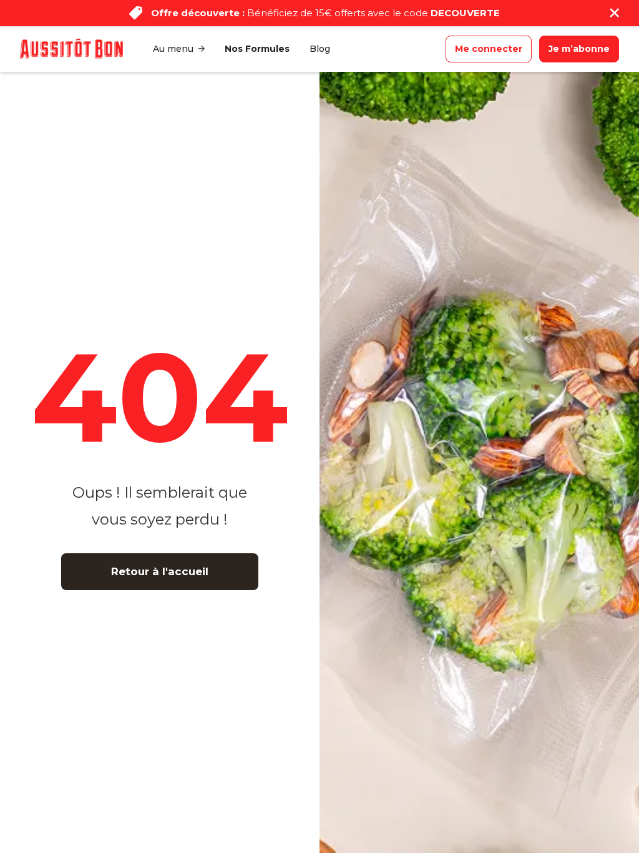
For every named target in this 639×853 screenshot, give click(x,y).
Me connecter (488, 48)
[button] (179, 49)
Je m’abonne (579, 48)
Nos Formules (257, 48)
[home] (71, 49)
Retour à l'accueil (159, 571)
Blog (320, 48)
